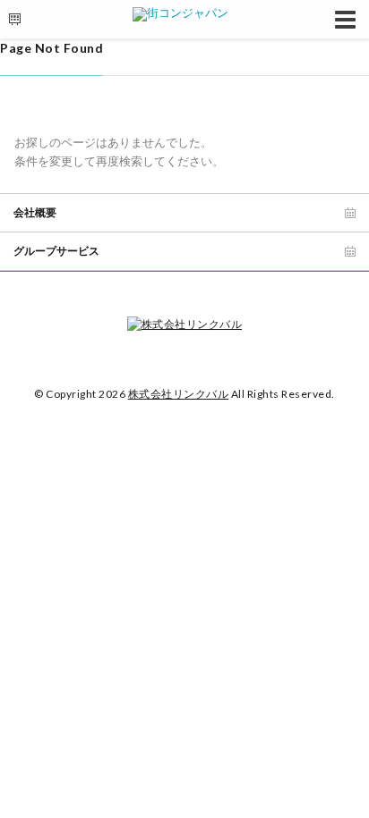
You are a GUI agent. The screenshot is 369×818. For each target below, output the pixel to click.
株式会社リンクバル (178, 394)
